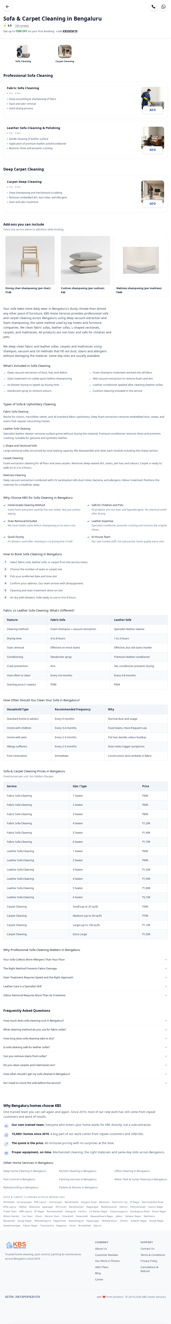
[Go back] (7, 6)
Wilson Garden (11, 1216)
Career (99, 1279)
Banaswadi (9, 1220)
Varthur (82, 1211)
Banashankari (76, 1206)
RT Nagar (39, 1211)
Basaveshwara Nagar (102, 1216)
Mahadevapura (42, 1220)
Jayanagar (47, 1206)
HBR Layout (25, 1211)
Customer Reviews (106, 1255)
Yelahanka (34, 1206)
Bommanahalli (55, 1211)
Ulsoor (38, 1216)
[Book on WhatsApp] (163, 6)
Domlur (124, 1220)
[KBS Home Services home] (45, 1245)
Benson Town (52, 1216)
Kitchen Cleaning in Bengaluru (77, 1171)
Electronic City (120, 1202)
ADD (153, 110)
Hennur (123, 1206)
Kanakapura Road (140, 1211)
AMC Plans (101, 1267)
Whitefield (8, 1202)
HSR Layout (40, 1202)
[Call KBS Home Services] (153, 6)
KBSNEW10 (70, 31)
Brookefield (84, 1225)
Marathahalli (71, 1202)
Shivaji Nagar (156, 1220)
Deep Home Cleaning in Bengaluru (24, 1171)
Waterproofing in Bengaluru (20, 1187)
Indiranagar (55, 1202)
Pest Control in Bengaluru (19, 1179)
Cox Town (27, 1216)
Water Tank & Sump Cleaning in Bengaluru (140, 1179)
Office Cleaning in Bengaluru (132, 1171)
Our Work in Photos (107, 1261)
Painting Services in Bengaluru (78, 1179)
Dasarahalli (82, 1216)
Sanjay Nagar (25, 1220)
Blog (98, 1273)
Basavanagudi (76, 1220)
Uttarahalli (67, 1216)
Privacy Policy (149, 1261)
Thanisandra (47, 1225)
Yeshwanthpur (109, 1220)
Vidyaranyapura (119, 1211)
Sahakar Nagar (133, 1216)
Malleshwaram (109, 1206)
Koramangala (24, 1202)
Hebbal (22, 1206)
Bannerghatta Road (152, 1202)
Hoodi (72, 1225)
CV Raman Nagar (98, 1211)
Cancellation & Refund (149, 1269)
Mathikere (149, 1216)
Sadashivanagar (12, 1225)
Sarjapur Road (89, 1202)
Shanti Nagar (159, 1211)
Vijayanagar (92, 1220)
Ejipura (97, 1225)
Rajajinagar (92, 1206)
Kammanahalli (138, 1206)
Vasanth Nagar (139, 1220)
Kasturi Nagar (155, 1206)
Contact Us (147, 1248)
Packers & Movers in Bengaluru (78, 1187)
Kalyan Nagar (30, 1225)
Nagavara (61, 1225)
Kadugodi (70, 1211)
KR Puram (61, 1206)
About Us (101, 1248)
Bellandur (104, 1202)
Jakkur (119, 1216)
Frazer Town (10, 1211)
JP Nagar (135, 1202)
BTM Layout (9, 1206)
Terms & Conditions (153, 1255)
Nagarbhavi (59, 1220)
